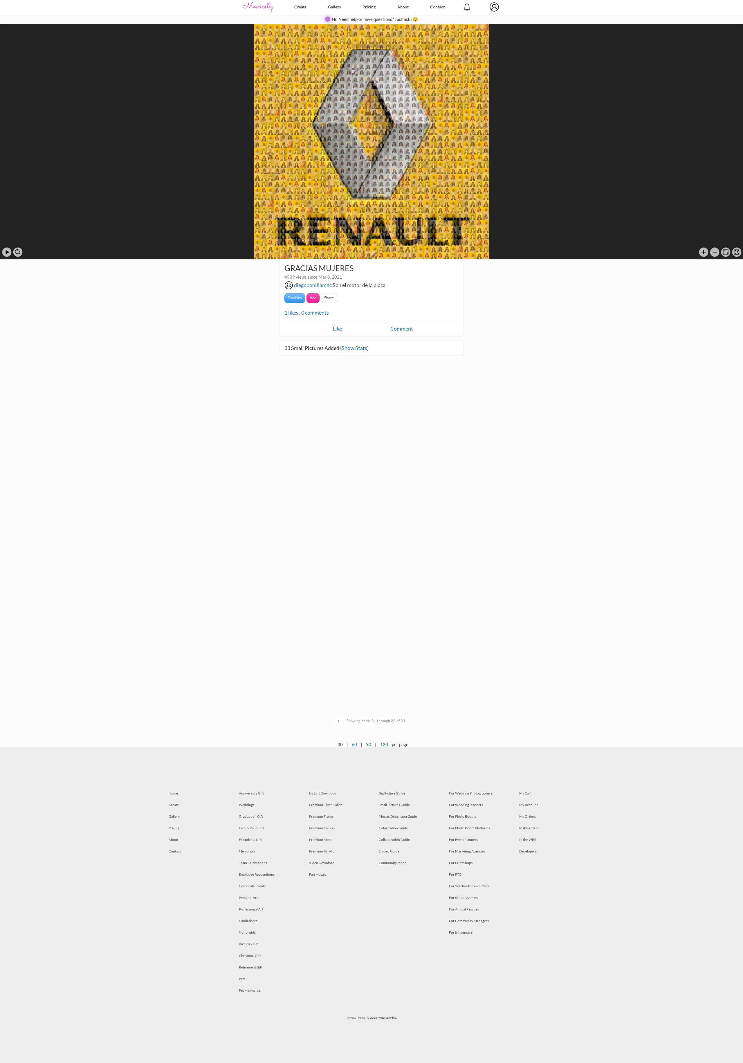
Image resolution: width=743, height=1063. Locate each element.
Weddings (246, 805)
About (403, 6)
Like (337, 328)
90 (368, 744)
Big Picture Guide (392, 793)
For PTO (455, 874)
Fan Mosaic (318, 874)
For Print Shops (461, 863)
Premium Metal (320, 839)
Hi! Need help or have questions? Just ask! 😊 (375, 19)
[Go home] (726, 252)
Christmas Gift (250, 955)
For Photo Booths (462, 816)
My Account (528, 805)
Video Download (322, 863)
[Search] (18, 252)
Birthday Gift (249, 944)
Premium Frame (321, 816)
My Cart (525, 793)
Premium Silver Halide (325, 805)
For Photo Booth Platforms (469, 828)
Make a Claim (529, 828)
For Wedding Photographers (471, 793)
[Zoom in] (703, 252)
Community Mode (392, 863)
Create (300, 6)
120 (384, 744)
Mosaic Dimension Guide (398, 816)
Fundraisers (248, 921)
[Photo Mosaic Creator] (258, 7)
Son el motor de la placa (359, 285)
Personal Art (248, 897)
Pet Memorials (250, 990)
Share (329, 297)
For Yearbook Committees (469, 886)
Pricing (369, 6)
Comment (401, 328)
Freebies (295, 297)
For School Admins (463, 897)
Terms (361, 1017)
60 (354, 744)
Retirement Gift (250, 967)
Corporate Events (252, 886)
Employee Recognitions (257, 874)
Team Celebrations (253, 863)
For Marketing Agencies (467, 851)
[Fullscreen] (737, 252)
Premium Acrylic (321, 851)
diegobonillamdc (313, 285)
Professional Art (251, 909)
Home (173, 793)
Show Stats (354, 348)
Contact (437, 6)
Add (313, 297)
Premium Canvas (322, 828)
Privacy (351, 1017)
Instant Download (322, 793)
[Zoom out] (714, 252)
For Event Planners (463, 839)
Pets (242, 979)
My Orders (527, 816)
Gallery (334, 6)
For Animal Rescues (464, 909)
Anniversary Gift (251, 793)
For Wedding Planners (466, 805)
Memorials (247, 851)
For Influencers (461, 932)
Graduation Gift (251, 816)
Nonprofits (247, 932)
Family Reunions (251, 828)
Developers (528, 851)
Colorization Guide (393, 828)
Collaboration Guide (394, 839)
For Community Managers (469, 921)
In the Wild (527, 839)
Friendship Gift (250, 839)
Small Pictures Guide (394, 805)
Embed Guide (389, 851)
